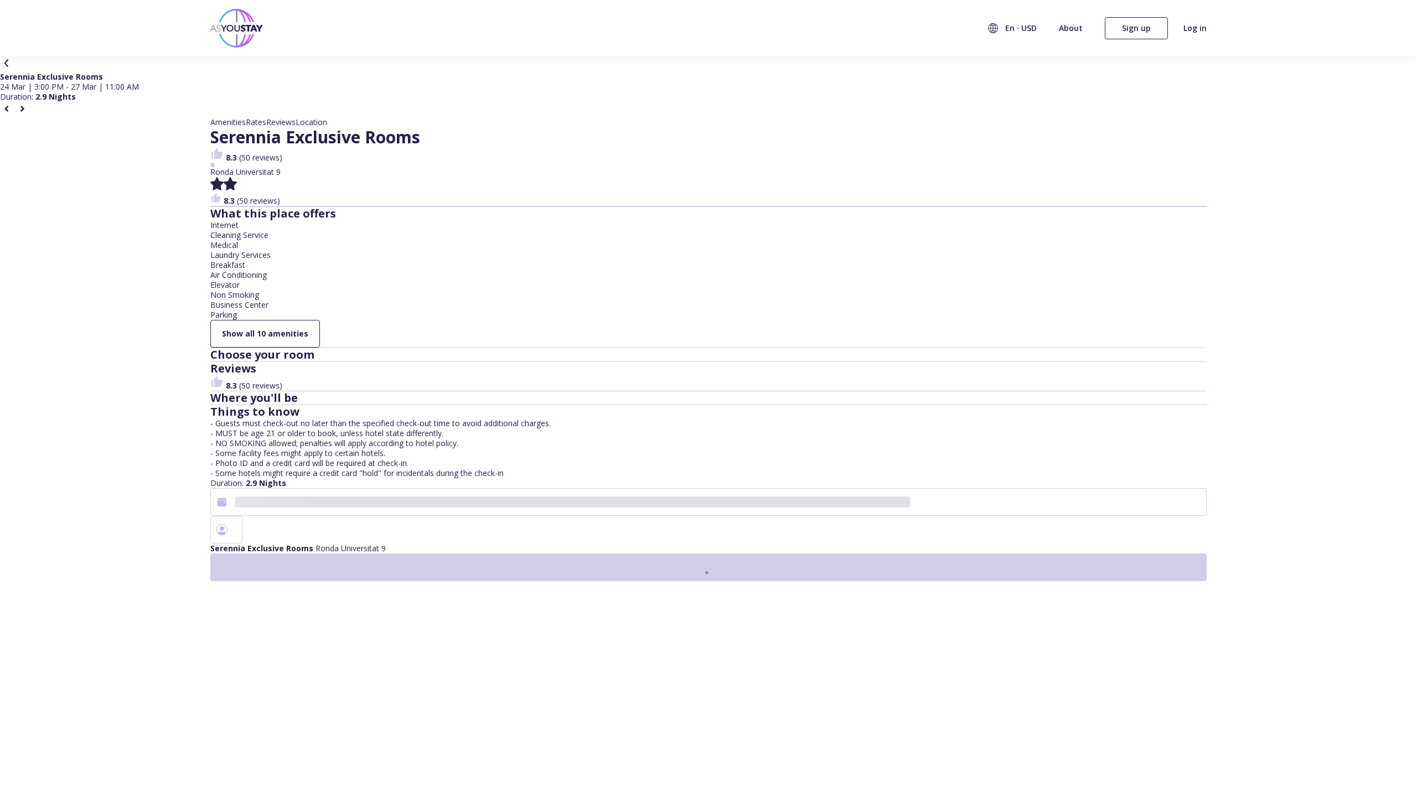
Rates (256, 122)
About (1071, 28)
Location (311, 122)
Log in (1195, 28)
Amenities (228, 122)
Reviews (281, 122)
